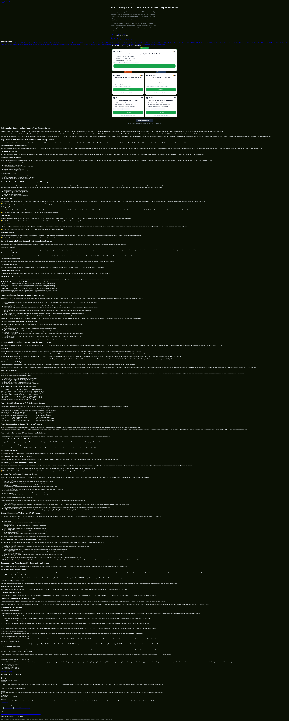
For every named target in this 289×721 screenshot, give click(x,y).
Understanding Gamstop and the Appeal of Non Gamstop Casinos (17, 42)
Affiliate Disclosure (19, 714)
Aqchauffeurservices (5, 1)
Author (2, 2)
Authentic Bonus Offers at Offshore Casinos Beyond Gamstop (82, 42)
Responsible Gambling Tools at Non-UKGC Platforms (51, 44)
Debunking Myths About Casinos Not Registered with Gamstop (110, 44)
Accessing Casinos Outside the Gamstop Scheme (25, 44)
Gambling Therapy (24, 708)
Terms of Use (11, 714)
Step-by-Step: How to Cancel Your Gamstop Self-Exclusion (261, 42)
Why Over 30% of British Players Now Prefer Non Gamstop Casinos (49, 42)
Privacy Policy (4, 714)
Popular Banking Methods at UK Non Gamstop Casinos (144, 42)
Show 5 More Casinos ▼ (144, 120)
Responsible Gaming (36, 714)
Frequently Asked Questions (157, 44)
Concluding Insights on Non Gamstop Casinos (138, 44)
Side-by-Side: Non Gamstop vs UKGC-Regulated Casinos (205, 42)
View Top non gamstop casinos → (119, 34)
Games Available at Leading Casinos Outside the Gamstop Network (174, 42)
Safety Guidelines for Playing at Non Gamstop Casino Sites (80, 44)
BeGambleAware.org (157, 123)
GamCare (16, 708)
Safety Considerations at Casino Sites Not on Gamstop (233, 42)
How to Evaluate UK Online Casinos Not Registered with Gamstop (113, 42)
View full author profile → (7, 671)
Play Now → (144, 66)
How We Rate (27, 714)
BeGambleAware (8, 708)
